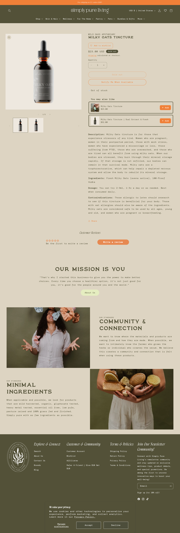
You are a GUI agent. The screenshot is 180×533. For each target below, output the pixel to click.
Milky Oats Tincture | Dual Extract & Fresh (124, 119)
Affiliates (72, 460)
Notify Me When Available (117, 82)
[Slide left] (38, 114)
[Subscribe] (170, 486)
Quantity (92, 60)
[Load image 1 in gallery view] (20, 125)
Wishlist (71, 456)
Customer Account (76, 451)
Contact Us (39, 460)
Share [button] (94, 221)
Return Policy (117, 456)
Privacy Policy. (84, 516)
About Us (90, 292)
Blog (36, 470)
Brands (37, 465)
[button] (9, 11)
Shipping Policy (118, 451)
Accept (89, 525)
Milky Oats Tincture (111, 106)
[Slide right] (50, 114)
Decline (115, 525)
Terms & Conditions (120, 465)
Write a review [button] (113, 242)
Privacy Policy (118, 460)
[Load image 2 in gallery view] (36, 125)
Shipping (92, 55)
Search (37, 451)
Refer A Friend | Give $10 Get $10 (83, 467)
